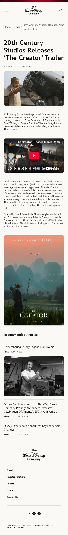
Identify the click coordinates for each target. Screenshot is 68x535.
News (16, 27)
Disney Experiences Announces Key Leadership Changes (32, 427)
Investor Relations (16, 477)
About (10, 470)
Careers (11, 490)
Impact (10, 483)
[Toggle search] (61, 10)
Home (7, 27)
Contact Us (12, 497)
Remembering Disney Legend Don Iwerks (29, 347)
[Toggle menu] (6, 10)
